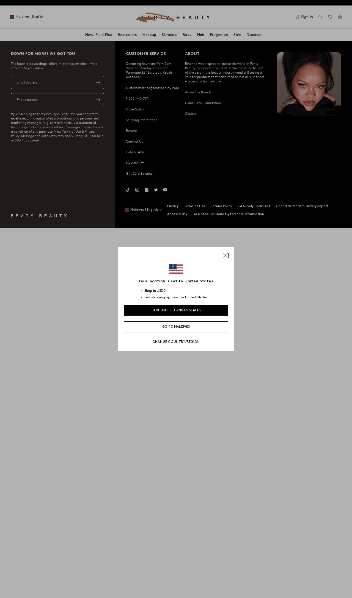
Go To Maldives (176, 326)
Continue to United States (176, 310)
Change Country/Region (176, 341)
